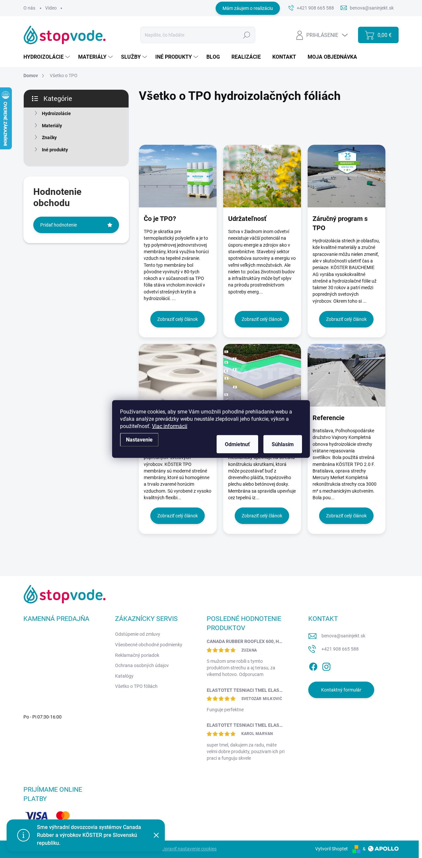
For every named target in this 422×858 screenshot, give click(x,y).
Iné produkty (55, 149)
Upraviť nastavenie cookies (189, 848)
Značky (49, 137)
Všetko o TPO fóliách (136, 686)
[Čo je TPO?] (178, 176)
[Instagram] (326, 666)
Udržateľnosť (247, 219)
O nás (29, 8)
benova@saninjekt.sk (343, 635)
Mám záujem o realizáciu (248, 8)
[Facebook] (313, 666)
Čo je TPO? (160, 219)
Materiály (52, 125)
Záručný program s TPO (340, 223)
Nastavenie (139, 440)
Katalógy (124, 676)
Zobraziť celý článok (177, 319)
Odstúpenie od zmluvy (137, 634)
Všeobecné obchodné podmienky (148, 644)
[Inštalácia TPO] (262, 375)
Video (51, 8)
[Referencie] (346, 375)
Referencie (329, 418)
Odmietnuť (237, 444)
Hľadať (247, 35)
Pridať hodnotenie (58, 225)
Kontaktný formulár (341, 689)
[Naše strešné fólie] (178, 375)
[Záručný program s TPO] (346, 176)
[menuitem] (47, 57)
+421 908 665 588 (340, 649)
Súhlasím (283, 444)
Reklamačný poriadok (137, 655)
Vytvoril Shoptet (331, 848)
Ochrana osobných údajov (142, 665)
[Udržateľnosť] (262, 176)
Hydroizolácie (56, 113)
